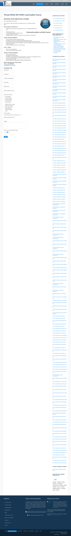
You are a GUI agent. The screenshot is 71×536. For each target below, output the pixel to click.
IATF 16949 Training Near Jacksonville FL (60, 130)
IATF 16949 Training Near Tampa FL (59, 155)
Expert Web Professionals (63, 534)
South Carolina (55, 485)
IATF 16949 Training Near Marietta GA (59, 134)
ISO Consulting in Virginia (57, 23)
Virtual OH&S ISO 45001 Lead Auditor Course (22, 15)
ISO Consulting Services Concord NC (59, 318)
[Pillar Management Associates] (7, 3)
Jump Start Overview (8, 502)
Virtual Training (7, 96)
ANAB (6, 512)
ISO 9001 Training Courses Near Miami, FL (60, 267)
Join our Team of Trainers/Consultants (8, 109)
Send (6, 136)
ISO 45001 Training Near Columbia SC (59, 194)
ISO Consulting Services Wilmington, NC (59, 452)
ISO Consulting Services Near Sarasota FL (60, 439)
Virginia (65, 485)
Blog (41, 531)
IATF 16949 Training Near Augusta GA (59, 107)
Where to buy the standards (9, 517)
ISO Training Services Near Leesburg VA (59, 460)
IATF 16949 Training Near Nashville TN (59, 141)
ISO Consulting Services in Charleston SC (60, 328)
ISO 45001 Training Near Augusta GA (59, 192)
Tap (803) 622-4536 (9, 65)
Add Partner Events (8, 522)
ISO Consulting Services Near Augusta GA (60, 369)
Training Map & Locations (9, 515)
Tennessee (54, 486)
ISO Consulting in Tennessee (58, 30)
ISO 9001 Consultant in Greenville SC (59, 201)
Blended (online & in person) (10, 104)
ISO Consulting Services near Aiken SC (59, 353)
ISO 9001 (54, 483)
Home (6, 531)
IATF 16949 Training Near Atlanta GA (59, 105)
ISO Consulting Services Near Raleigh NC (60, 431)
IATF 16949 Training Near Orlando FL (59, 146)
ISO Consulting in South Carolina (59, 18)
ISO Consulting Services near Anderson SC (60, 362)
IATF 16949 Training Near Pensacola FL (59, 148)
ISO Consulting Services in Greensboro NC (60, 337)
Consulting (19, 531)
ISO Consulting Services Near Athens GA (60, 364)
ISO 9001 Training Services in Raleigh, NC (60, 300)
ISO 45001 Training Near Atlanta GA (59, 190)
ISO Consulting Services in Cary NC (59, 326)
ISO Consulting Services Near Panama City (60, 422)
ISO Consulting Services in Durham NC (59, 333)
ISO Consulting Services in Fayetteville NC (60, 335)
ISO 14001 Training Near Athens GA (59, 160)
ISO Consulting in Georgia (57, 25)
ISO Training (63, 488)
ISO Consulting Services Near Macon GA (60, 405)
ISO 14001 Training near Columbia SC (59, 167)
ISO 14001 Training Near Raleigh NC (59, 172)
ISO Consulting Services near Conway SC (60, 381)
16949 (58, 486)
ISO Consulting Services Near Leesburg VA (60, 399)
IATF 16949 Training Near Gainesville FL (59, 123)
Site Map (6, 525)
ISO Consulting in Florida (57, 27)
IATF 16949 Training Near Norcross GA (59, 143)
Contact (36, 531)
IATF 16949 (61, 485)
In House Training (8, 100)
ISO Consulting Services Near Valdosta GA (60, 450)
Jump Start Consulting (9, 105)
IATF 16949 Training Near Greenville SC (59, 125)
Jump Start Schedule (8, 507)
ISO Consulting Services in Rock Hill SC (59, 342)
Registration (31, 531)
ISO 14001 (62, 486)
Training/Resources (12, 531)
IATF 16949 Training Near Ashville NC (59, 103)
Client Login (6, 520)
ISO (9, 23)
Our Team (25, 531)
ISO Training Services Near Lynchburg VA (59, 462)
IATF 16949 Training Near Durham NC (59, 121)
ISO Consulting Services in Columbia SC (59, 330)
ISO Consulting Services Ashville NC (59, 316)
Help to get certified (8, 107)
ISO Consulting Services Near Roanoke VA (60, 436)
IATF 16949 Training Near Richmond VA (59, 150)
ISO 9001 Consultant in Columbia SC (59, 199)
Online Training (7, 102)
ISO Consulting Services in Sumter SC (59, 347)
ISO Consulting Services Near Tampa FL (59, 448)
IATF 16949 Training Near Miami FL (59, 139)
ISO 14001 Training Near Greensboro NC (60, 169)
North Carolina (59, 483)
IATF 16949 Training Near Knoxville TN (59, 132)
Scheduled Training (8, 99)
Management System (56, 488)
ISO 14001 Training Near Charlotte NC (59, 165)
